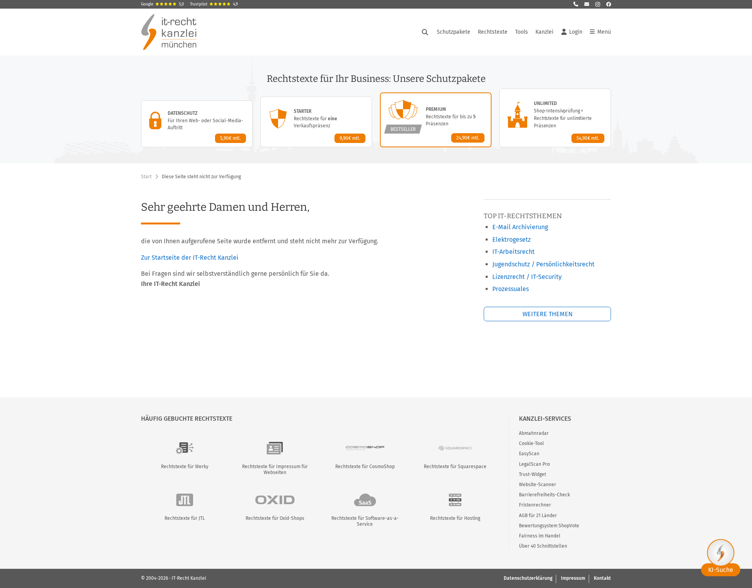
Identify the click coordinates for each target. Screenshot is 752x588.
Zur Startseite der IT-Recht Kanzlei (190, 257)
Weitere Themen (547, 314)
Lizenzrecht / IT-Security (527, 276)
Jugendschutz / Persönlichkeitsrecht (543, 264)
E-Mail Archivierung (520, 227)
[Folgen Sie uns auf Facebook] (608, 4)
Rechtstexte (493, 32)
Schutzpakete (453, 32)
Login (575, 32)
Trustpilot (214, 4)
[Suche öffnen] (425, 32)
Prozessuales (510, 289)
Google (162, 4)
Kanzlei (544, 32)
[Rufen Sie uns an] (575, 4)
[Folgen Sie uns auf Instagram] (597, 4)
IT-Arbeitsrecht (513, 251)
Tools (521, 32)
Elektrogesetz (511, 239)
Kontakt (602, 578)
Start (146, 176)
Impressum (573, 578)
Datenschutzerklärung (528, 578)
